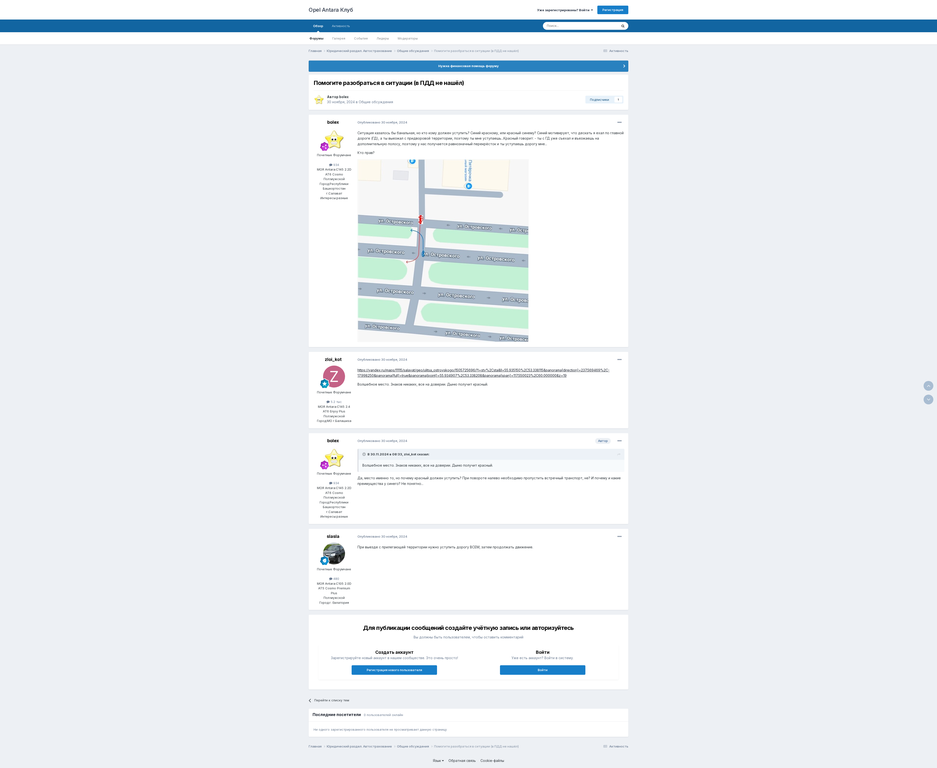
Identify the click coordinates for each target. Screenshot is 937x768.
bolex (344, 97)
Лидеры (383, 38)
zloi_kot (333, 359)
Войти (543, 670)
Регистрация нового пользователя (394, 670)
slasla (333, 536)
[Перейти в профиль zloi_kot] (334, 377)
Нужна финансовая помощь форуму (468, 66)
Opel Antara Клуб (331, 10)
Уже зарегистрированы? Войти (564, 10)
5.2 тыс (336, 402)
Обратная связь (462, 760)
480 (335, 579)
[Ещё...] (619, 122)
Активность (341, 26)
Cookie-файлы (492, 760)
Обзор (318, 26)
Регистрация (612, 10)
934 (335, 165)
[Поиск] (623, 26)
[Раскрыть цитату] (364, 454)
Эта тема (604, 26)
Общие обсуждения (376, 102)
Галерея (338, 38)
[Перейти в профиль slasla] (334, 553)
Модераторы (408, 38)
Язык (437, 760)
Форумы (316, 38)
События (361, 38)
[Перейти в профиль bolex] (319, 99)
